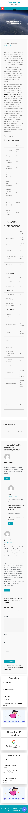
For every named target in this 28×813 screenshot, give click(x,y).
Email (5, 643)
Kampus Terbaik (8, 462)
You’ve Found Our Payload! (11, 700)
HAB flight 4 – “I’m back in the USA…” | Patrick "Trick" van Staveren (13, 600)
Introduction (8, 682)
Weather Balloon (10, 46)
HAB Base (15, 94)
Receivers (7, 696)
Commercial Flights (9, 689)
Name (5, 634)
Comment (7, 616)
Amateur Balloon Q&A (10, 765)
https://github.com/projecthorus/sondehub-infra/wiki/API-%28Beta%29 (16, 507)
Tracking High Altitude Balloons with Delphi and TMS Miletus (15, 433)
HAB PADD (14, 96)
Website (6, 651)
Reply (7, 478)
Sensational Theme (15, 810)
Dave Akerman (14, 2)
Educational (8, 686)
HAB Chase (8, 760)
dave (8, 43)
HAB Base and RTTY (11, 424)
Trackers (7, 693)
